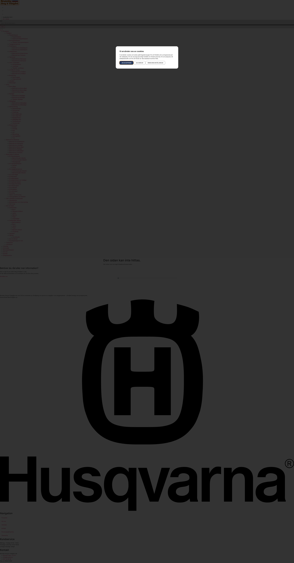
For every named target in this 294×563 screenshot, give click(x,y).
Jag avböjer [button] (139, 62)
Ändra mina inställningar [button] (155, 62)
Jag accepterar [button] (126, 62)
